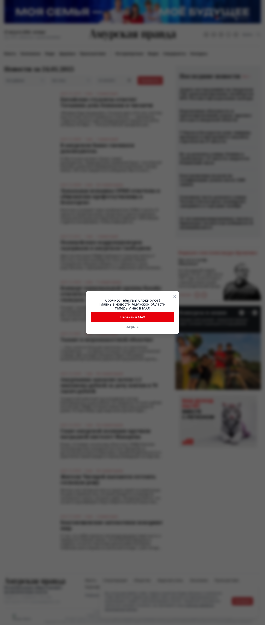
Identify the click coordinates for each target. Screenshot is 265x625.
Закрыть (132, 327)
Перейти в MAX (132, 317)
